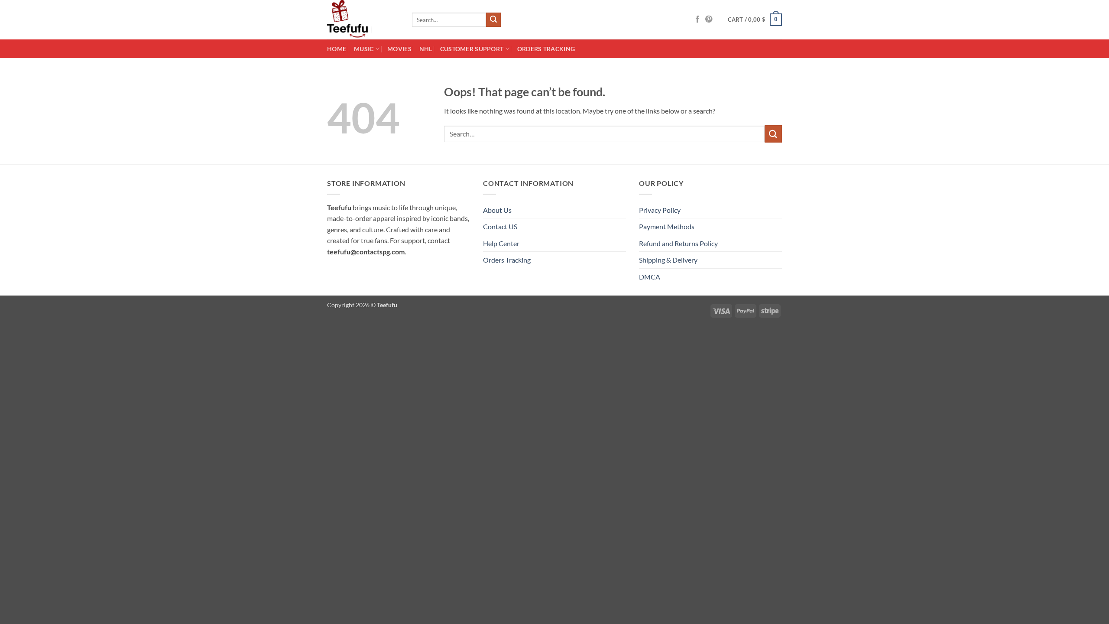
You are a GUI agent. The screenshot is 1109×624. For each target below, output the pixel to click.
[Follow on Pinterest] (708, 19)
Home (336, 48)
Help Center (501, 243)
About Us (497, 210)
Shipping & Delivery (668, 260)
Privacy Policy (660, 210)
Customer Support (472, 48)
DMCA (649, 277)
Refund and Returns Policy (678, 243)
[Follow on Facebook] (697, 19)
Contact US (500, 226)
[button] (755, 20)
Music (363, 48)
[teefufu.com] (363, 19)
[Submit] (493, 20)
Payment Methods (666, 226)
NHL (425, 48)
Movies (399, 48)
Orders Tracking (546, 48)
